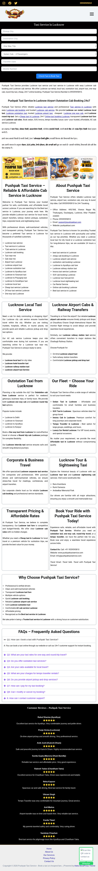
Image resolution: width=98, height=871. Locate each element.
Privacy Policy (49, 858)
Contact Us (49, 861)
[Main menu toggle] (92, 14)
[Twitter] (15, 3)
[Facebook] (9, 3)
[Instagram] (3, 3)
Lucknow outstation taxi (16, 113)
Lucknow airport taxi (44, 113)
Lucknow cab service (45, 110)
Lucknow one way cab (73, 113)
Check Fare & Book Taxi (49, 76)
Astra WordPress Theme (84, 866)
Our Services (49, 855)
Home (49, 849)
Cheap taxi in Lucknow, (30, 116)
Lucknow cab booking (15, 110)
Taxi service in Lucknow (81, 107)
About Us (49, 852)
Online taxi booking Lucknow (57, 116)
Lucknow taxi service (44, 107)
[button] (86, 3)
